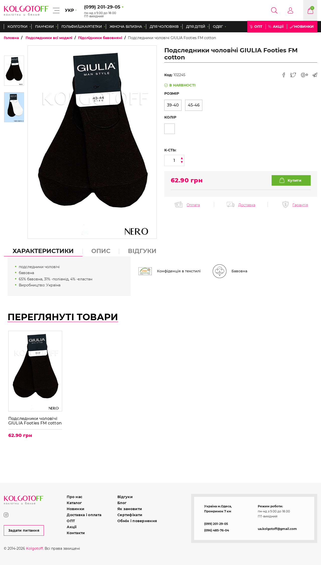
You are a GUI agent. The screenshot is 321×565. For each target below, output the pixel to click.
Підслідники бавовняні (100, 38)
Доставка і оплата (84, 515)
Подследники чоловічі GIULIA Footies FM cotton (35, 420)
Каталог (74, 503)
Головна (11, 38)
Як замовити (129, 509)
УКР (69, 10)
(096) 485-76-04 (216, 530)
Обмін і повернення (137, 521)
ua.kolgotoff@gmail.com (277, 529)
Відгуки (125, 497)
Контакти (76, 533)
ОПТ (258, 26)
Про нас (74, 497)
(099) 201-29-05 (216, 524)
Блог (121, 503)
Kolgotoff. (35, 548)
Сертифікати (129, 515)
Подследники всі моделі (49, 38)
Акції (278, 26)
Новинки (304, 26)
